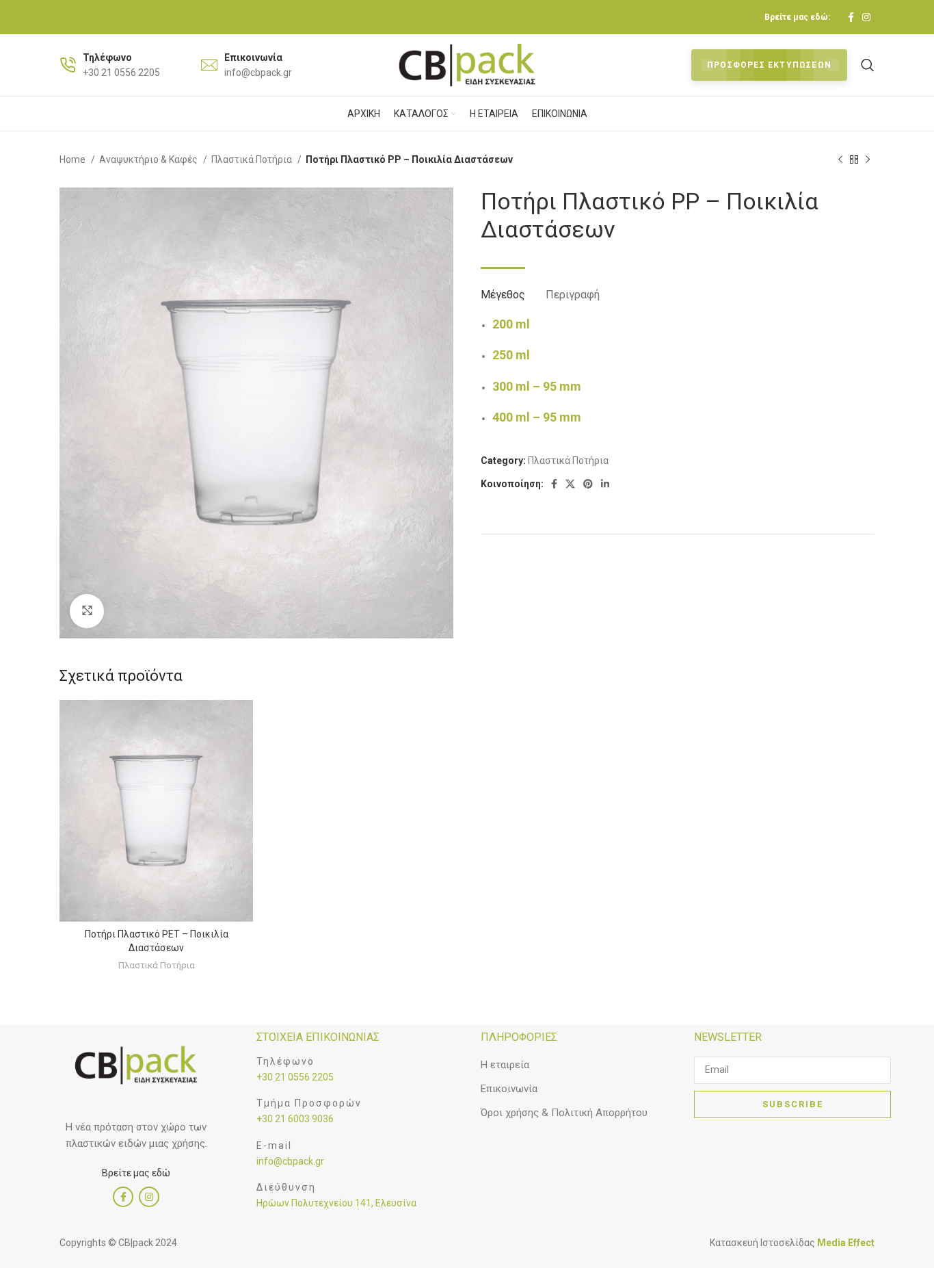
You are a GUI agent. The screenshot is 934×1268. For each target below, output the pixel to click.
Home (73, 159)
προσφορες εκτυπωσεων (769, 65)
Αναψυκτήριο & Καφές (149, 159)
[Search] (867, 65)
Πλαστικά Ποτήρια (252, 159)
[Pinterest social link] (588, 484)
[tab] (503, 288)
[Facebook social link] (851, 17)
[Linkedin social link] (605, 484)
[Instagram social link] (866, 17)
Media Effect (846, 1242)
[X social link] (570, 484)
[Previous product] (840, 160)
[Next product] (868, 160)
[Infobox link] (109, 65)
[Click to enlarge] (87, 611)
